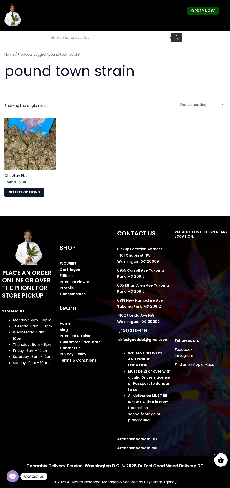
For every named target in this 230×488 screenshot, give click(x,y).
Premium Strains (75, 335)
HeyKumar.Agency (160, 482)
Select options (24, 192)
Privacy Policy (73, 354)
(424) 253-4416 (132, 330)
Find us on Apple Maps (194, 364)
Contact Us (70, 348)
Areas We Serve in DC (137, 439)
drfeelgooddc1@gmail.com (142, 339)
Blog (64, 329)
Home (9, 54)
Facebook (183, 349)
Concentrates (73, 293)
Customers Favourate (80, 341)
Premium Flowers (75, 281)
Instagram (184, 355)
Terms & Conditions (78, 360)
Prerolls (67, 287)
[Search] (176, 37)
